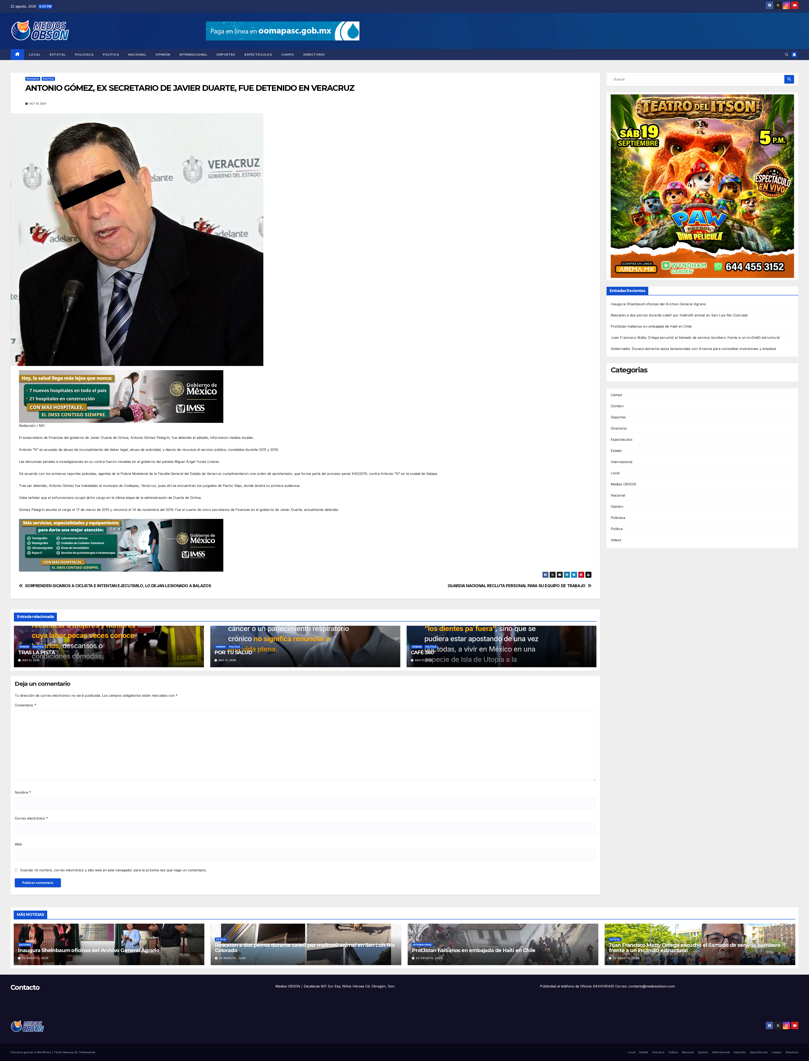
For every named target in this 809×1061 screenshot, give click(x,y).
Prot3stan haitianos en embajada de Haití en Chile (651, 326)
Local (35, 54)
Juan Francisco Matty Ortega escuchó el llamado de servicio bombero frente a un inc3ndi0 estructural (695, 338)
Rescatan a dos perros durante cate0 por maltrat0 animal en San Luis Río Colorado (679, 315)
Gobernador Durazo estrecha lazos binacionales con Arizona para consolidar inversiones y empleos (693, 349)
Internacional (193, 54)
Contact (617, 406)
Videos (616, 540)
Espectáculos (258, 54)
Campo (287, 54)
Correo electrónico (31, 818)
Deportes (226, 54)
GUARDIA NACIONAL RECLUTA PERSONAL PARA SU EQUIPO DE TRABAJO (516, 585)
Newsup (68, 1052)
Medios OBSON (623, 484)
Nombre (23, 792)
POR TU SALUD (233, 652)
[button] (786, 54)
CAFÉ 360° (423, 652)
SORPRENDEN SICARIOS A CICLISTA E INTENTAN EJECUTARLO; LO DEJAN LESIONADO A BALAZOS (118, 585)
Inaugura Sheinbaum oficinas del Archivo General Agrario (658, 304)
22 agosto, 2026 (35, 958)
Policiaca (84, 54)
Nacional (137, 54)
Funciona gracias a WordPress (31, 1052)
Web (18, 844)
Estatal (58, 54)
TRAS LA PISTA (36, 652)
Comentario (25, 705)
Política (111, 54)
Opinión (162, 54)
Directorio (314, 54)
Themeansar (87, 1052)
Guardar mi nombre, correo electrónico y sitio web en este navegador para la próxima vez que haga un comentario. (113, 870)
